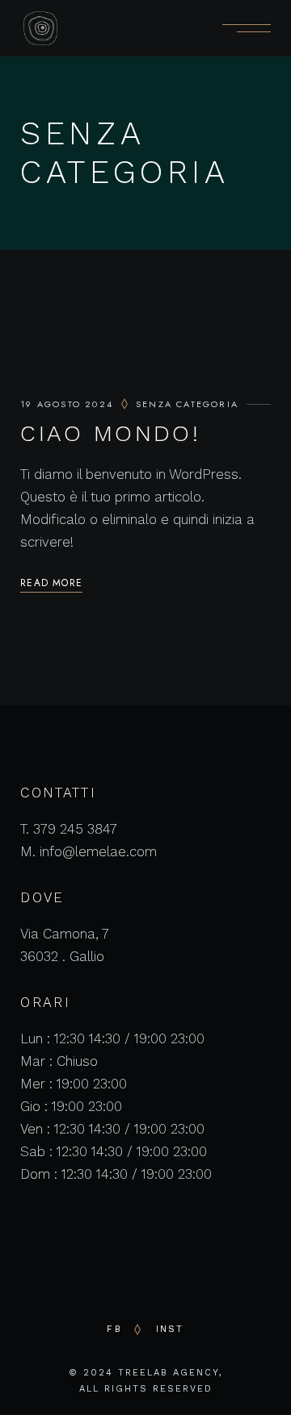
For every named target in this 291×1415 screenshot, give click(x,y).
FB (114, 1329)
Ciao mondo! (110, 433)
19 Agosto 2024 (66, 403)
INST (170, 1329)
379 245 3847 (75, 829)
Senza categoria (187, 403)
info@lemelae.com (98, 851)
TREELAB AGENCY (168, 1372)
